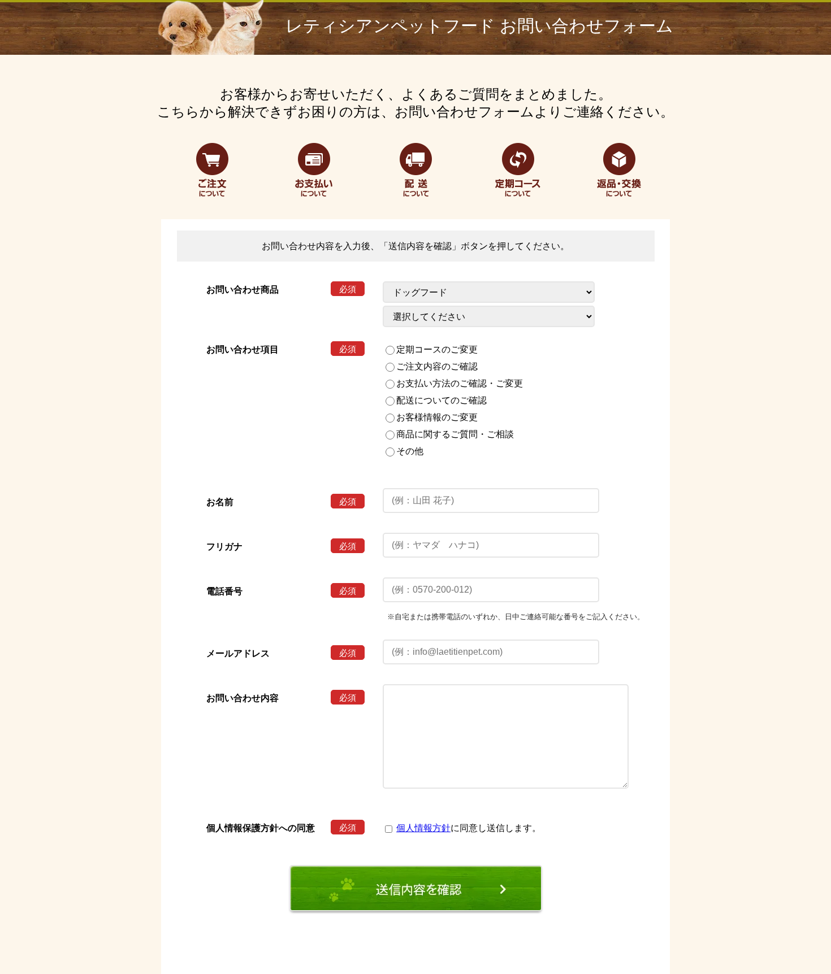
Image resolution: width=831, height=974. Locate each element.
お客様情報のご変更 (437, 417)
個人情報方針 (423, 828)
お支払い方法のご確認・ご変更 (459, 383)
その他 (409, 451)
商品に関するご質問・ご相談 (455, 434)
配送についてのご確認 (441, 400)
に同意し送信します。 (468, 828)
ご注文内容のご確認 (437, 366)
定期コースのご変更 (437, 349)
